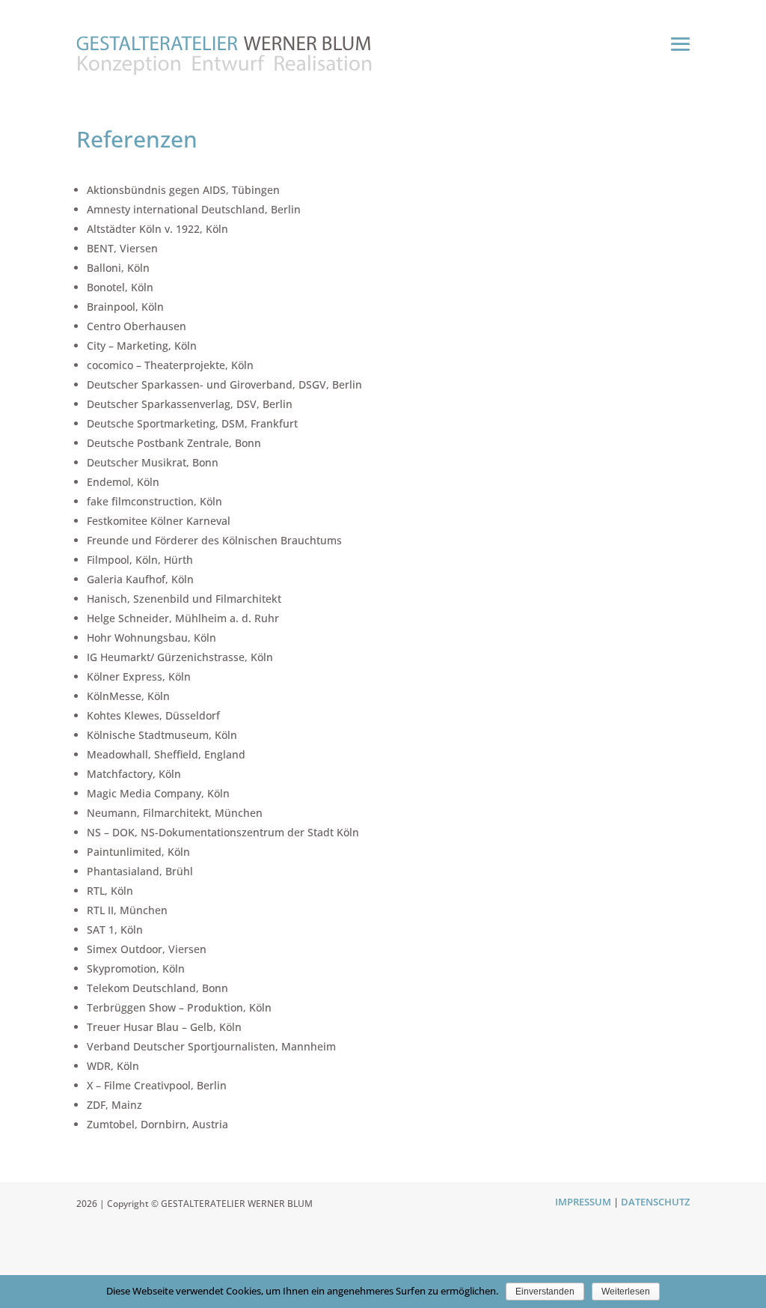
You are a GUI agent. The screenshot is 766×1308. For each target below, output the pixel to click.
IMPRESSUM (583, 1201)
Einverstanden (544, 1291)
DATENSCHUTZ (655, 1201)
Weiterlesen (625, 1291)
